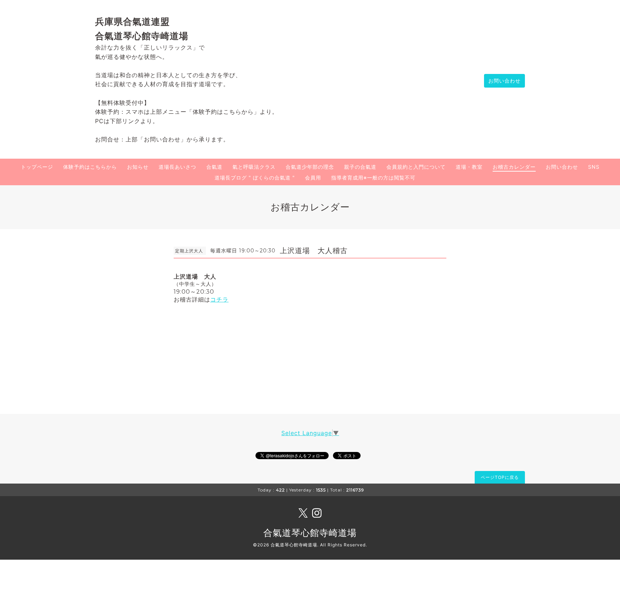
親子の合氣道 (360, 167)
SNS (594, 167)
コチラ (219, 299)
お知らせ (138, 167)
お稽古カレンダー (514, 167)
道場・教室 (469, 167)
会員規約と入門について (416, 167)
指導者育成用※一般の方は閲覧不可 (373, 177)
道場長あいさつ (177, 167)
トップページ (37, 167)
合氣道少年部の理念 (310, 167)
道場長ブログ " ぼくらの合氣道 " (255, 177)
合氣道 (214, 167)
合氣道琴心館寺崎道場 (310, 532)
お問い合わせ (504, 81)
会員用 (313, 177)
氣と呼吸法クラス (254, 167)
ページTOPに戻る (500, 477)
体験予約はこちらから (90, 167)
